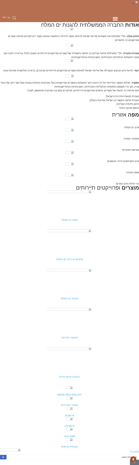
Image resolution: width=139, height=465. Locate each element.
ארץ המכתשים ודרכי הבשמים (123, 161)
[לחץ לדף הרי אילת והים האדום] (138, 187)
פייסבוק (69, 415)
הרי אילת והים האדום (127, 183)
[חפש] (3, 457)
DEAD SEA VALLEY (69, 394)
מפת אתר (69, 436)
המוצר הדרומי (69, 337)
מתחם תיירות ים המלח (69, 259)
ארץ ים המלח (131, 127)
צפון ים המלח (70, 219)
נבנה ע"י (134, 451)
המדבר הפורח (131, 138)
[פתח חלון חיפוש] (14, 18)
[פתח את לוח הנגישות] (133, 459)
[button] (3, 22)
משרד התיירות (69, 405)
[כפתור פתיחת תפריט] (115, 18)
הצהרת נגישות (69, 446)
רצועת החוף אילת (69, 376)
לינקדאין (70, 425)
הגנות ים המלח (69, 298)
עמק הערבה (132, 172)
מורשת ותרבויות (130, 149)
